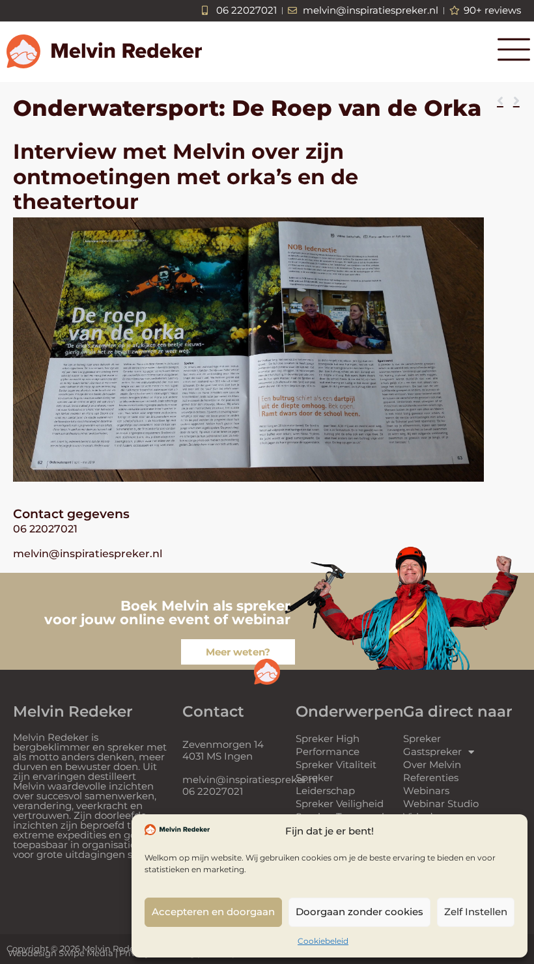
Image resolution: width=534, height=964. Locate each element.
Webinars (426, 790)
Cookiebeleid (323, 941)
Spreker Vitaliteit (336, 764)
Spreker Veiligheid (340, 803)
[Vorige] (502, 101)
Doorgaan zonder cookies (359, 911)
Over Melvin (432, 764)
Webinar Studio (441, 803)
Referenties (430, 777)
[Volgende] (513, 101)
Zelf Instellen (475, 911)
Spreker (422, 738)
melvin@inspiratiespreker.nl (87, 553)
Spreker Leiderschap (325, 784)
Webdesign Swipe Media (60, 953)
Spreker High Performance (327, 745)
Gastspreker (432, 751)
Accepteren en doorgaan (213, 911)
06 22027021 (45, 529)
